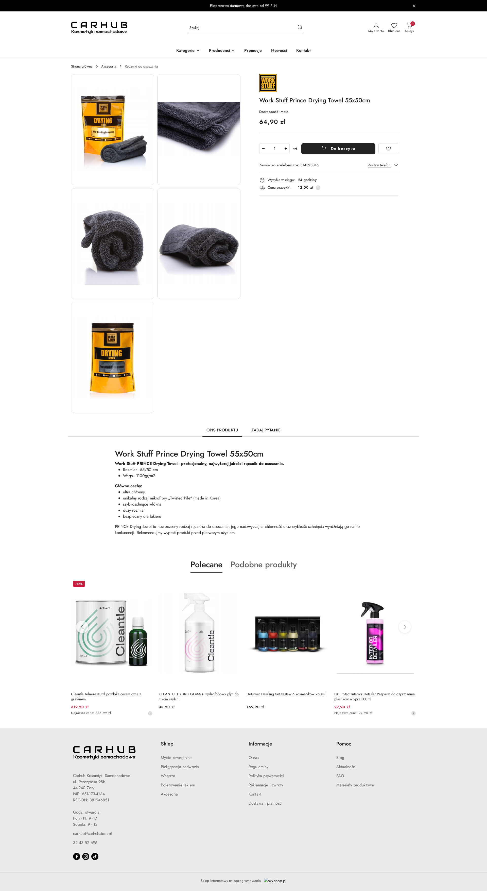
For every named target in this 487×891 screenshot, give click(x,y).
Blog (340, 757)
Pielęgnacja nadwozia (180, 767)
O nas (254, 757)
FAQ (340, 776)
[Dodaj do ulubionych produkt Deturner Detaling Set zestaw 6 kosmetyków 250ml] (234, 584)
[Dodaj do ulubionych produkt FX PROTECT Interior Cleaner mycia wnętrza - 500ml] (410, 584)
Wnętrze (168, 776)
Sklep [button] (167, 744)
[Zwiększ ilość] (285, 148)
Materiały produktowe (355, 785)
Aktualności (346, 767)
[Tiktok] (94, 856)
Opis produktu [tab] (222, 430)
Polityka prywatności (266, 776)
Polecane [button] (206, 564)
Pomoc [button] (343, 744)
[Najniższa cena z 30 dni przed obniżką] (325, 713)
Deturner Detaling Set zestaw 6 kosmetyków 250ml (198, 693)
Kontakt (255, 794)
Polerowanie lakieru (178, 785)
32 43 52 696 (85, 843)
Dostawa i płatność (265, 803)
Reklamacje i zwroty (266, 785)
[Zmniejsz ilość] (263, 148)
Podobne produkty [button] (264, 564)
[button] (188, 50)
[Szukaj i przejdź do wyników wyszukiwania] (300, 28)
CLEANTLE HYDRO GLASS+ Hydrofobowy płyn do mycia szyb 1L (111, 696)
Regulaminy (259, 767)
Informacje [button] (260, 744)
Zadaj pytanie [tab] (266, 430)
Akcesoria (169, 794)
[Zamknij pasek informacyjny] (413, 6)
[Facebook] (76, 856)
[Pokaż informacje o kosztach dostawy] (318, 187)
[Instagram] (85, 856)
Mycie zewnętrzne (176, 757)
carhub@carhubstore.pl (92, 833)
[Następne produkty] (404, 627)
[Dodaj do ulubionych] (388, 148)
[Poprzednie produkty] (82, 627)
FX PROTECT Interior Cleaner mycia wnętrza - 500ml (370, 696)
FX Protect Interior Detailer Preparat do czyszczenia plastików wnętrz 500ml (287, 696)
